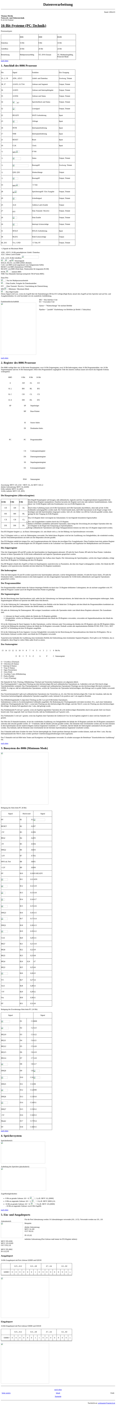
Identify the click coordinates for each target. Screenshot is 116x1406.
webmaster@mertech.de (106, 1403)
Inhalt (58, 1393)
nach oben (4, 61)
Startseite (58, 1396)
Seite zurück (6, 1393)
